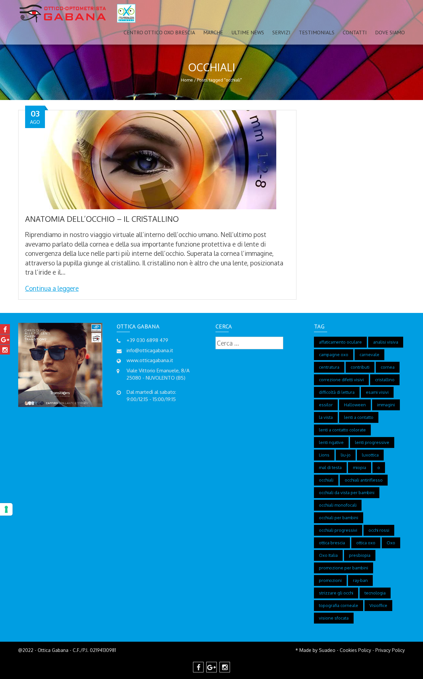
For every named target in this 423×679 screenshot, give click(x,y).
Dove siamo (390, 32)
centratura (329, 367)
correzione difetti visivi (341, 379)
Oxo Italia (328, 555)
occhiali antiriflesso (364, 480)
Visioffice (378, 605)
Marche (213, 32)
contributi (360, 367)
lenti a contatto (358, 417)
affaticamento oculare (340, 342)
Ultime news (247, 32)
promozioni (330, 580)
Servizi (281, 32)
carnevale (369, 354)
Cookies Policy (355, 650)
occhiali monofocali (338, 505)
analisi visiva (385, 342)
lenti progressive (372, 442)
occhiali (326, 480)
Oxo (391, 542)
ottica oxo (365, 542)
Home (187, 80)
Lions (324, 455)
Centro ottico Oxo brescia (159, 32)
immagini (386, 404)
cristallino (385, 379)
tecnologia (375, 592)
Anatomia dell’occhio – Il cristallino (102, 218)
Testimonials (316, 32)
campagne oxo (333, 354)
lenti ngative (331, 442)
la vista (326, 417)
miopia (359, 467)
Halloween (355, 404)
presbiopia (359, 555)
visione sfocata (334, 618)
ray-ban (360, 580)
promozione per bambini (343, 567)
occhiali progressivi (338, 530)
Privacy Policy (390, 650)
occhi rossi (378, 530)
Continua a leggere (52, 288)
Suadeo (327, 650)
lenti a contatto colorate (342, 429)
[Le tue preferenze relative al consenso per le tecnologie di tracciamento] (6, 509)
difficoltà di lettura (337, 392)
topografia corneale (338, 605)
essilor (326, 404)
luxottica (370, 455)
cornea (388, 367)
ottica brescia (332, 542)
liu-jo (346, 455)
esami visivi (377, 392)
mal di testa (330, 467)
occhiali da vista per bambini (346, 492)
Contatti (355, 32)
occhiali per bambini (338, 517)
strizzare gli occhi (336, 592)
